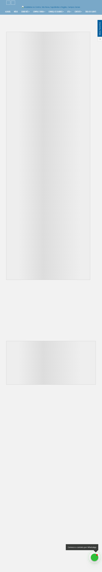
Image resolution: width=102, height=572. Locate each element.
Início (16, 12)
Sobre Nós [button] (24, 12)
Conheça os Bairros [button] (56, 12)
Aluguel (8, 12)
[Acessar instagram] (13, 3)
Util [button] (68, 12)
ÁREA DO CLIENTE (90, 12)
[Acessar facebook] (8, 3)
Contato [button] (78, 12)
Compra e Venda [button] (38, 12)
